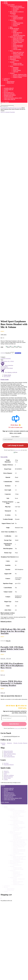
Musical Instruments (15, 56)
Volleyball (15, 71)
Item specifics (7, 376)
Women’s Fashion (17, 77)
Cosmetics (15, 29)
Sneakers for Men (17, 63)
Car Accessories (14, 16)
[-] (2, 353)
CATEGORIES (11, 4)
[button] (3, 85)
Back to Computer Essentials (8, 112)
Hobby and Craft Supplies (16, 36)
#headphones (4, 361)
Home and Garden (17, 38)
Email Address (16, 436)
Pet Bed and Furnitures (18, 7)
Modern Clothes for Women (20, 76)
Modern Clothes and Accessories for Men (18, 54)
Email (6, 961)
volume (12, 361)
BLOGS (6, 80)
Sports (11, 66)
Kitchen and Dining (18, 46)
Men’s (11, 50)
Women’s (12, 73)
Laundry (15, 48)
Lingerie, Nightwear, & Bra (20, 74)
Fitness (14, 31)
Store (5, 108)
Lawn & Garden (17, 49)
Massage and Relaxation (19, 35)
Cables (14, 21)
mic (8, 361)
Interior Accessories (18, 18)
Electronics (12, 20)
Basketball (15, 69)
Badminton (16, 67)
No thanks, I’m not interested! (14, 978)
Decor (14, 43)
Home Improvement (18, 45)
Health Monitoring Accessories (17, 33)
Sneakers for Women (18, 64)
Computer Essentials (18, 22)
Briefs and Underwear (18, 52)
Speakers (15, 25)
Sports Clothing (17, 70)
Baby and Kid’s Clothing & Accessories (16, 816)
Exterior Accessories (18, 17)
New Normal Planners (15, 57)
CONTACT (7, 78)
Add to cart (17, 353)
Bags (11, 27)
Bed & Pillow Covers (18, 41)
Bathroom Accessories (18, 39)
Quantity (8, 353)
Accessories (16, 60)
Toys (14, 14)
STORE (6, 3)
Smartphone (13, 59)
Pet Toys (15, 10)
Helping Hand (10, 82)
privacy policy (18, 450)
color (2, 347)
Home (2, 108)
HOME (5, 2)
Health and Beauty (14, 28)
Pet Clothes (16, 9)
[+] (4, 353)
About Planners (10, 81)
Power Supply (16, 24)
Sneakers (12, 62)
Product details (7, 375)
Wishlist (6, 891)
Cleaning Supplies (17, 42)
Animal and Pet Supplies (16, 6)
